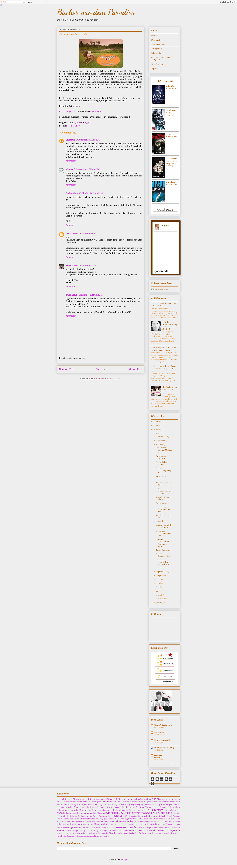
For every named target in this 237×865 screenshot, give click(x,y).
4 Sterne (92, 799)
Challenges (166, 804)
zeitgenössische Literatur (91, 836)
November (161, 440)
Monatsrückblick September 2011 (163, 554)
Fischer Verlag (174, 810)
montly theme (116, 824)
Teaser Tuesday (136, 830)
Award (73, 802)
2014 (156, 421)
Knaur (145, 819)
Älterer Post (135, 369)
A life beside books (123, 799)
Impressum (155, 68)
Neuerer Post (66, 369)
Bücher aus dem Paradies (95, 12)
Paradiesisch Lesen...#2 (161, 457)
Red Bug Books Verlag (97, 828)
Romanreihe (130, 827)
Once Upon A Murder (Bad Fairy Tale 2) (172, 161)
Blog (141, 802)
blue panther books (166, 802)
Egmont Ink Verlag (70, 810)
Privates (84, 828)
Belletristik (107, 802)
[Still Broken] (158, 103)
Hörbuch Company (173, 816)
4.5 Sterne (100, 799)
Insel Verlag (74, 819)
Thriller (149, 830)
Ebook (148, 807)
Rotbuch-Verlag (144, 828)
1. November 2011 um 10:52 (90, 295)
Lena (74, 111)
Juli (158, 579)
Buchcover (62, 804)
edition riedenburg (159, 807)
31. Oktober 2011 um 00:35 (84, 265)
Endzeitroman (103, 810)
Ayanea (77, 122)
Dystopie (140, 807)
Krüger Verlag (174, 819)
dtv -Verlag (130, 807)
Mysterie (131, 824)
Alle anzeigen (174, 764)
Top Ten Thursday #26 (163, 516)
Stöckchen (123, 830)
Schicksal (168, 828)
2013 (156, 425)
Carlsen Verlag (124, 805)
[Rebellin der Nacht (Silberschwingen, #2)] (158, 129)
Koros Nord (153, 819)
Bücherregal (73, 805)
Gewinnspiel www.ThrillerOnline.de (144, 812)
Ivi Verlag (99, 819)
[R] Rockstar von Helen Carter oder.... (169, 389)
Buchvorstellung (95, 805)
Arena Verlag (165, 799)
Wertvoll (159, 833)
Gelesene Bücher (158, 44)
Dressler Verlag (99, 807)
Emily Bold (171, 115)
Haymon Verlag (105, 816)
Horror (59, 819)
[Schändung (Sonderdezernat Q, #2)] (158, 201)
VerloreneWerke (158, 756)
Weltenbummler (147, 833)
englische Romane (118, 810)
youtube (77, 836)
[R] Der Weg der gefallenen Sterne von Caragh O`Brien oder (163, 368)
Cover (76, 807)
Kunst (59, 821)
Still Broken (170, 86)
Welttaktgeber (157, 64)
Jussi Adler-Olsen (172, 185)
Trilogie (171, 830)
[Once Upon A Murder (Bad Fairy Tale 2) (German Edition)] (158, 177)
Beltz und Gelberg (121, 802)
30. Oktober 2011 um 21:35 (91, 193)
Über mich (155, 40)
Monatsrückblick (102, 824)
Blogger (124, 859)
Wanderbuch (115, 833)
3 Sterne (75, 799)
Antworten (71, 161)
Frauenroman (84, 813)
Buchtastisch (72, 193)
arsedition (176, 799)
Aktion (156, 799)
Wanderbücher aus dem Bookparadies (161, 58)
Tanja (68, 111)
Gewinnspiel (110, 812)
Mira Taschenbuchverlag (82, 824)
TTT (178, 830)
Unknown (70, 140)
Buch (178, 802)
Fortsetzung (71, 813)
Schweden (176, 828)
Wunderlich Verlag (172, 833)
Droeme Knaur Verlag (115, 807)
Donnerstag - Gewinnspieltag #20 (163, 470)
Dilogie (89, 807)
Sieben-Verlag (92, 830)
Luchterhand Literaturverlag (145, 821)
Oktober (160, 444)
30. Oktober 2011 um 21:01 (88, 169)
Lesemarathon (73, 126)
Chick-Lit (176, 805)
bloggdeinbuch (150, 802)
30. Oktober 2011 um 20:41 (88, 140)
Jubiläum (120, 819)
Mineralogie (67, 824)
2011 (156, 433)
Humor (66, 819)
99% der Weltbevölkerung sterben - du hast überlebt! (169, 325)
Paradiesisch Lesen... (161, 477)
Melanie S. (70, 169)
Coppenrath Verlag (65, 807)
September (161, 571)
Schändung (170, 182)
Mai (158, 587)
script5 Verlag (79, 830)
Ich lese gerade (165, 81)
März (158, 595)
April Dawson (172, 88)
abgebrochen (137, 799)
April (158, 591)
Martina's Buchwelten (163, 725)
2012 (156, 429)
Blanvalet (134, 802)
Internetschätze (87, 819)
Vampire (105, 833)
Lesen (111, 821)
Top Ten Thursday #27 (163, 483)
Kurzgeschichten (79, 821)
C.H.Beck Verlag (110, 805)
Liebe (117, 821)
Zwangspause (161, 503)
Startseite (101, 369)
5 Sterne (109, 799)
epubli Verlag (142, 810)
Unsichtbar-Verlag (94, 833)
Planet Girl (76, 828)
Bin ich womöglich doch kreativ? (163, 526)
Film (165, 810)
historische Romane (147, 816)
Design (82, 807)
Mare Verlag (169, 821)
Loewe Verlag (126, 821)
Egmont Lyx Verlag (88, 810)
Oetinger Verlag (151, 824)
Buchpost (83, 804)
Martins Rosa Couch (162, 740)
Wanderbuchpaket (130, 833)
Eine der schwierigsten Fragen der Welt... (162, 542)
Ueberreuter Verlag (64, 833)
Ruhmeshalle (156, 53)
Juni (158, 583)
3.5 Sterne (84, 799)
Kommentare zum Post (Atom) (106, 378)
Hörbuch (161, 816)
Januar (159, 602)
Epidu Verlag (131, 810)
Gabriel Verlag (96, 813)
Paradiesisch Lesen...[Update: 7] (164, 450)
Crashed (159, 521)
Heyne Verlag (119, 815)
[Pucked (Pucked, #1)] (158, 153)
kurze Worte (67, 821)
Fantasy (158, 809)
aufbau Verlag (63, 802)
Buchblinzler (159, 732)
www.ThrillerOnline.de (65, 836)
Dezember (161, 436)
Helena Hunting (172, 136)
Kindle (139, 819)
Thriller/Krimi (159, 830)
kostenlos (163, 819)
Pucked (169, 134)
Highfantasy (133, 816)
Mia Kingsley (171, 166)
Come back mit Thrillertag (162, 498)
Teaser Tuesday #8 (163, 550)
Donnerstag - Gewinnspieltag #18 (163, 533)
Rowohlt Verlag (156, 828)
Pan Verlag (67, 828)
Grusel (95, 816)
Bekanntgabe (95, 802)
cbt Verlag (156, 805)
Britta (61, 111)
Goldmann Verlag (85, 816)
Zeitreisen (105, 836)
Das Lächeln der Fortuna (162, 463)
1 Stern (60, 799)
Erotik (150, 810)
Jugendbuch (130, 819)
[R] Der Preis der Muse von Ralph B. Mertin (164, 304)
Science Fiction (64, 830)
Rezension (114, 827)
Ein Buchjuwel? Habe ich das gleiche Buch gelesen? (165, 348)
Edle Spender (156, 48)
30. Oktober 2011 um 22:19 (83, 233)
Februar (159, 598)
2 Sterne (67, 799)
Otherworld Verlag (165, 824)
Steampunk (113, 831)
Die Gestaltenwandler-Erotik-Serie (163, 491)
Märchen (160, 821)
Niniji (68, 265)
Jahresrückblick (110, 819)
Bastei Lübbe (82, 802)
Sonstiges (103, 830)
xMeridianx (95, 111)
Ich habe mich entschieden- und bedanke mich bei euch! (163, 563)
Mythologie (139, 824)
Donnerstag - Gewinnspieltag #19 (163, 509)
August (159, 575)
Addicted (147, 799)
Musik (124, 824)
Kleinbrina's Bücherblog (164, 747)
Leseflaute (91, 821)
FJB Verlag (61, 813)
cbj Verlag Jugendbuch (141, 805)
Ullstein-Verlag (79, 833)
